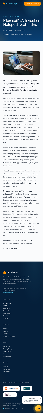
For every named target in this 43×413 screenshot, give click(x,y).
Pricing (5, 318)
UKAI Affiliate (7, 351)
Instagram (6, 369)
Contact (5, 333)
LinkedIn (5, 366)
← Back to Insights (11, 16)
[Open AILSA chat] (38, 408)
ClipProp (6, 316)
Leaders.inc (6, 354)
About (5, 328)
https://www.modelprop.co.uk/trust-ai (17, 243)
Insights (5, 331)
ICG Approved (7, 356)
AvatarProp (6, 313)
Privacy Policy (7, 349)
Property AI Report (9, 336)
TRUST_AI (6, 346)
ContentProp (7, 311)
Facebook (6, 371)
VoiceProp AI (7, 303)
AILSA (5, 306)
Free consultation (32, 3)
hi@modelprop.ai (8, 292)
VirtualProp (6, 308)
